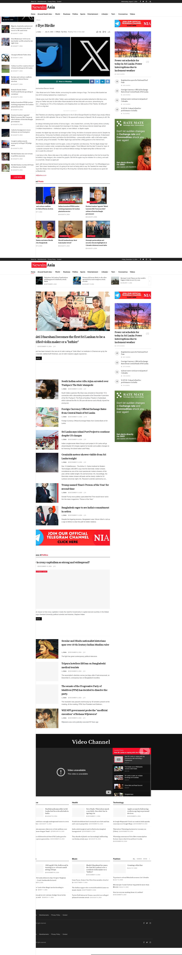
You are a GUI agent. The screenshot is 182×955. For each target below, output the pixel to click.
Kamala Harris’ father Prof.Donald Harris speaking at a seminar (22, 92)
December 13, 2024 (45, 346)
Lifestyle (105, 14)
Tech (113, 14)
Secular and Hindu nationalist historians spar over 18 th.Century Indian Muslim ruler (85, 644)
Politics (75, 14)
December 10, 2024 (45, 566)
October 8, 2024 (37, 882)
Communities (64, 236)
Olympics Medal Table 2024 (21, 55)
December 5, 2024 (75, 671)
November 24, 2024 (96, 824)
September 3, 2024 (89, 890)
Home (33, 14)
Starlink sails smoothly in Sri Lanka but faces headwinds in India (57, 811)
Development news (67, 202)
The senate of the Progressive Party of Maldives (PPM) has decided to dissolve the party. (84, 690)
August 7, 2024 (37, 212)
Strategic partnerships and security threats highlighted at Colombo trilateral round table (96, 242)
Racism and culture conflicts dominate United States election (21, 79)
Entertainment (93, 14)
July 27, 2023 (132, 868)
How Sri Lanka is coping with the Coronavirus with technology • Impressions (141, 752)
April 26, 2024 (126, 283)
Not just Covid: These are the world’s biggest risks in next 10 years (56, 279)
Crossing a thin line (135, 865)
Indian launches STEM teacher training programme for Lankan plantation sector (22, 104)
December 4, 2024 (134, 816)
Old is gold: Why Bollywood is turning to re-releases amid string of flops (56, 867)
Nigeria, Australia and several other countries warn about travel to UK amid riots (21, 28)
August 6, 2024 (64, 214)
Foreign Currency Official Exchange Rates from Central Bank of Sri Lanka (134, 91)
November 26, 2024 (126, 831)
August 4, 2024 (64, 246)
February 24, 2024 (58, 831)
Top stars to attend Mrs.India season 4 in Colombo (131, 878)
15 (86, 417)
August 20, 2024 (51, 816)
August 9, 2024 (96, 897)
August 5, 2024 (37, 246)
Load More (18, 177)
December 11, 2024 (93, 816)
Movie (145, 859)
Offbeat (38, 20)
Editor (39, 32)
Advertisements (41, 1)
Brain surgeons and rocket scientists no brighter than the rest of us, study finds (94, 279)
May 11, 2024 (43, 890)
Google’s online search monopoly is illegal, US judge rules (21, 143)
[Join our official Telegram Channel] (133, 23)
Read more (36, 358)
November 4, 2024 (89, 831)
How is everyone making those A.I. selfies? (128, 892)
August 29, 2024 (95, 839)
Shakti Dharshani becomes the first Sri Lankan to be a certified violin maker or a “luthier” (96, 868)
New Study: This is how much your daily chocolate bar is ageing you (97, 811)
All (134, 859)
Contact (59, 1)
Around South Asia (45, 14)
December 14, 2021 (89, 284)
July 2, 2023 (124, 887)
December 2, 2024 (75, 718)
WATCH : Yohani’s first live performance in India (131, 109)
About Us (33, 1)
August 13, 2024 (46, 824)
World (57, 14)
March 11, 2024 (48, 897)
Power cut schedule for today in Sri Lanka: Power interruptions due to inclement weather (128, 65)
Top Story (64, 32)
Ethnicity (36, 202)
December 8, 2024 (75, 652)
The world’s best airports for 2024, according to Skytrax (132, 279)
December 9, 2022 (120, 894)
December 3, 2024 (75, 697)
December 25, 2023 (58, 839)
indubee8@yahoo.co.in (38, 175)
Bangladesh (91, 202)
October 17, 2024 (81, 882)
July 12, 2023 (118, 880)
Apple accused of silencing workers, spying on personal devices (138, 811)
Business (66, 14)
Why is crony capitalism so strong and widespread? (60, 562)
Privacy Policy (52, 1)
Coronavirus (123, 14)
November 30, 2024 (140, 824)
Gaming (139, 859)
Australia (91, 236)
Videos (132, 14)
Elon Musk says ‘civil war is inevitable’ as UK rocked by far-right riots (22, 41)
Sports (82, 14)
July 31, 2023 (49, 32)
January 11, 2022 (50, 283)
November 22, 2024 (120, 841)
